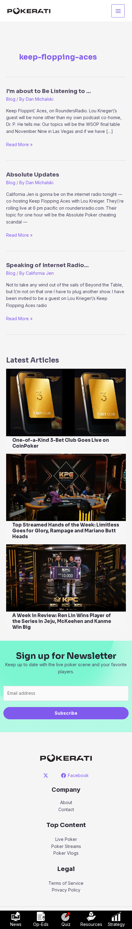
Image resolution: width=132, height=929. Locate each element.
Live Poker (66, 839)
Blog (10, 99)
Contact (66, 809)
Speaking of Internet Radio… (47, 265)
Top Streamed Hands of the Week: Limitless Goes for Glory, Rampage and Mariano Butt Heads (65, 530)
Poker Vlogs (66, 853)
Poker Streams (66, 846)
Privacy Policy (66, 889)
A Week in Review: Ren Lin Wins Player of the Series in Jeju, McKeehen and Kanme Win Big (61, 621)
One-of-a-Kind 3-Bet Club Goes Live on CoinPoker (60, 443)
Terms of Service (66, 883)
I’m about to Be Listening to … (48, 91)
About (66, 802)
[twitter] (47, 775)
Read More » (19, 145)
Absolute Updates (32, 174)
